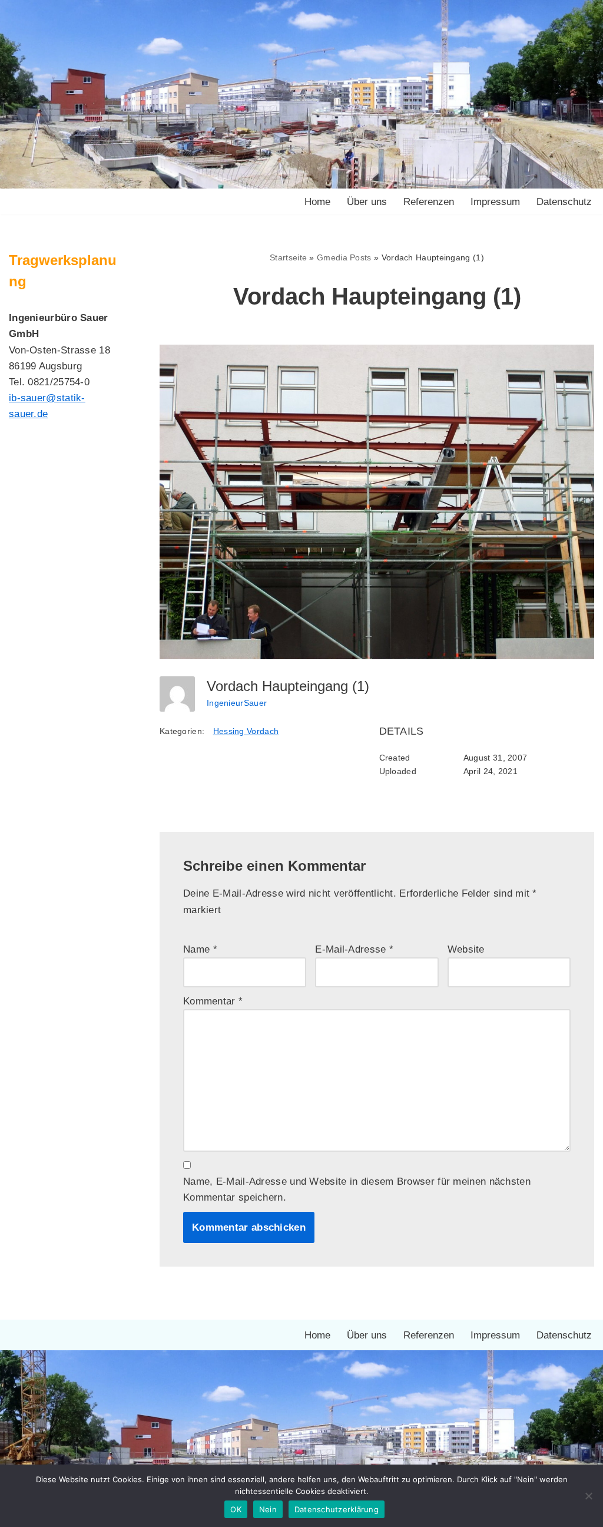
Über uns (367, 201)
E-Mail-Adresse (354, 949)
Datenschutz (564, 201)
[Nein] (588, 1496)
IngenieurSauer (237, 703)
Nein (268, 1509)
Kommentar (213, 1001)
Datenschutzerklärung (336, 1509)
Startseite (288, 257)
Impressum (495, 201)
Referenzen (428, 201)
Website (466, 949)
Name (200, 949)
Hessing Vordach (246, 731)
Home (317, 201)
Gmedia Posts (344, 257)
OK (235, 1509)
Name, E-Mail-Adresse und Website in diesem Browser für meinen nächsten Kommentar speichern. (357, 1189)
